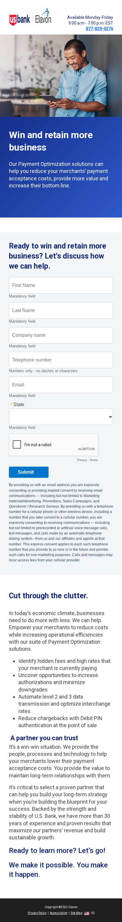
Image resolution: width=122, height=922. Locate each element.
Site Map (76, 913)
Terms (94, 460)
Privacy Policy (37, 913)
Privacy (82, 460)
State (18, 404)
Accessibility (59, 913)
